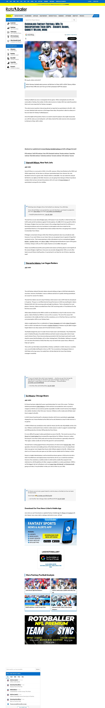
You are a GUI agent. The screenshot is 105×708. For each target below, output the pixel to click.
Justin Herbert (35, 436)
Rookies (12, 53)
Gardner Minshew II (53, 325)
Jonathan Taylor (33, 241)
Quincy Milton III (71, 34)
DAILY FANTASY (43, 15)
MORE (32, 1)
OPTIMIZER (68, 15)
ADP (26, 167)
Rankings (12, 27)
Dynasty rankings (56, 155)
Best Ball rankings (35, 155)
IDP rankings (65, 155)
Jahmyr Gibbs (45, 241)
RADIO (96, 15)
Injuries (72, 155)
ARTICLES (35, 15)
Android (70, 513)
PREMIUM (9, 15)
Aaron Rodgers (64, 180)
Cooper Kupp (52, 464)
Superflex (13, 62)
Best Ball (12, 57)
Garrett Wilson (32, 162)
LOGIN (89, 1)
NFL (7, 1)
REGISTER (95, 1)
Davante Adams (33, 263)
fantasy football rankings (53, 149)
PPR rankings (28, 153)
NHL (18, 1)
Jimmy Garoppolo (55, 323)
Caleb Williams (40, 406)
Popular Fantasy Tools (13, 19)
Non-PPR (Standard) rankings (51, 153)
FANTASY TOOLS (53, 15)
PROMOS (82, 15)
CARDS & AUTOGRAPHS (61, 1)
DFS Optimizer (14, 36)
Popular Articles (11, 46)
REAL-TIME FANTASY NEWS (13, 673)
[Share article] (26, 39)
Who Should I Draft (15, 40)
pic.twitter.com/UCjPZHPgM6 (36, 382)
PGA (21, 1)
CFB (28, 1)
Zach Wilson (37, 211)
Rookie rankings (64, 153)
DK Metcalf (60, 464)
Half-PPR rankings (37, 153)
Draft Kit (13, 23)
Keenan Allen (67, 444)
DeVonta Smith (70, 464)
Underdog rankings (46, 155)
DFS (36, 1)
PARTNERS (52, 1)
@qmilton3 (72, 38)
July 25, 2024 (48, 214)
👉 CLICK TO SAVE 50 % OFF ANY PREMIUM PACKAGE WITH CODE (52, 4)
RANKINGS (61, 15)
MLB (11, 1)
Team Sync (13, 31)
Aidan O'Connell (70, 323)
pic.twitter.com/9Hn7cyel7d (44, 495)
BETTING (40, 1)
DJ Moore (30, 396)
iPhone (64, 513)
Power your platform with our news (18, 704)
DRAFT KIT (75, 15)
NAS (25, 1)
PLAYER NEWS (28, 15)
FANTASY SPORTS (19, 15)
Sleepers (12, 49)
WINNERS (46, 1)
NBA (14, 1)
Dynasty (12, 66)
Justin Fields (71, 417)
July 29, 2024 (51, 385)
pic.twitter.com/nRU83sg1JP (54, 211)
